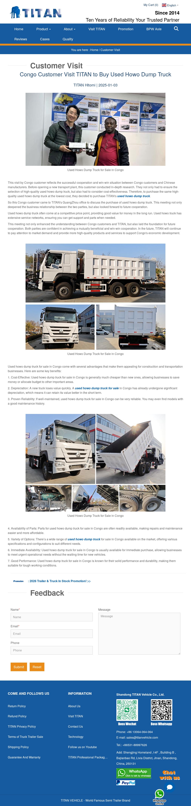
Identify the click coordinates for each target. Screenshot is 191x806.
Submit (19, 666)
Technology (75, 736)
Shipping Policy (18, 747)
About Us (74, 706)
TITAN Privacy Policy (22, 726)
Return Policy (17, 706)
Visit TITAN (96, 28)
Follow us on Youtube (82, 747)
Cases (45, 38)
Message (104, 610)
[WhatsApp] (148, 773)
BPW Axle (154, 28)
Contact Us (75, 726)
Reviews (20, 38)
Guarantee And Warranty (24, 757)
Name (15, 610)
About (68, 28)
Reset (37, 666)
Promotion (125, 28)
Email (15, 626)
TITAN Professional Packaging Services (88, 757)
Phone (15, 643)
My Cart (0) (151, 5)
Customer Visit (110, 50)
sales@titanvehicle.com (142, 737)
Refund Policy (17, 716)
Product (42, 28)
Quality (68, 38)
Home (18, 28)
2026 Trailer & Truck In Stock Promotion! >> (60, 581)
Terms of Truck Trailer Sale (25, 736)
